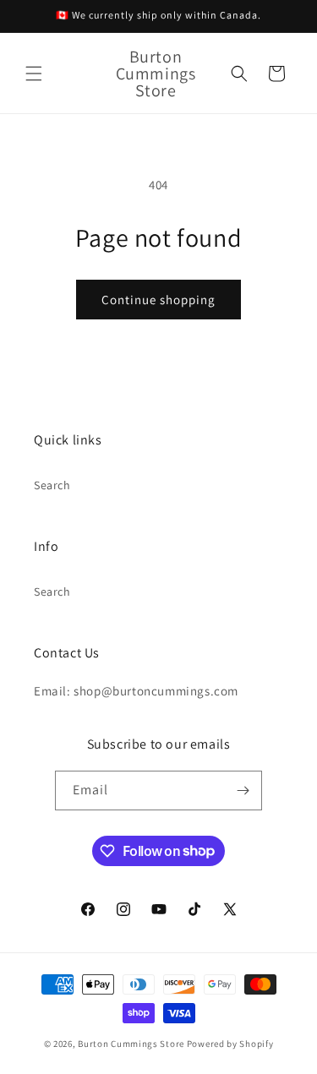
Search (52, 485)
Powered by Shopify (230, 1043)
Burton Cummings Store (131, 1043)
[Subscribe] (242, 790)
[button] (33, 73)
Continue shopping (158, 300)
